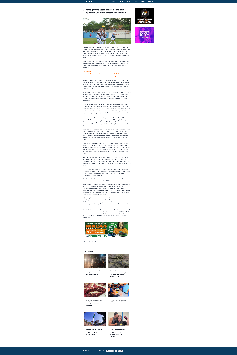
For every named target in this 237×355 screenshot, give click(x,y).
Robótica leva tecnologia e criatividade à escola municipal (118, 302)
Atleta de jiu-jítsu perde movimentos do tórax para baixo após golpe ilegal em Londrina (104, 73)
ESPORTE (136, 1)
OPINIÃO (143, 1)
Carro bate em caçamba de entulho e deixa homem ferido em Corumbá (94, 272)
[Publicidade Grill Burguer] (144, 24)
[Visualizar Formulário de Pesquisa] (153, 2)
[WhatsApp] (121, 351)
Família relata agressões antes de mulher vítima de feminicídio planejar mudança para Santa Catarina (118, 332)
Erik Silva (88, 16)
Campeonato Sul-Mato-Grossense (92, 241)
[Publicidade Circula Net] (144, 42)
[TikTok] (116, 351)
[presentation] (95, 261)
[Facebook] (107, 351)
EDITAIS (149, 1)
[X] (110, 351)
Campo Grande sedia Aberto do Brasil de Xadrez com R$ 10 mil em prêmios (101, 76)
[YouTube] (119, 351)
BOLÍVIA (121, 1)
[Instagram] (113, 351)
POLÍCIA (128, 1)
